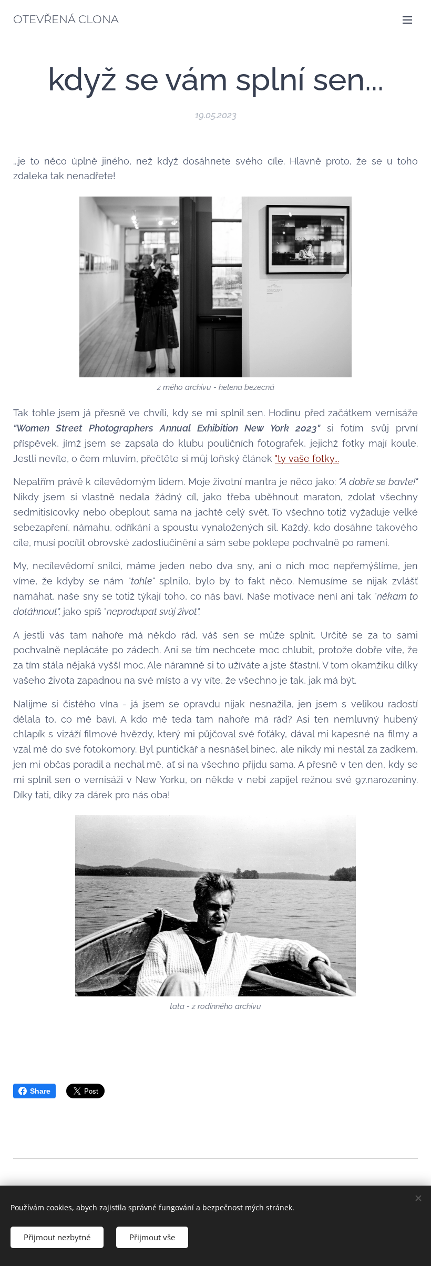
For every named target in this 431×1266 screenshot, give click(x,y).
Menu (407, 19)
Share (40, 1091)
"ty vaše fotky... (307, 458)
